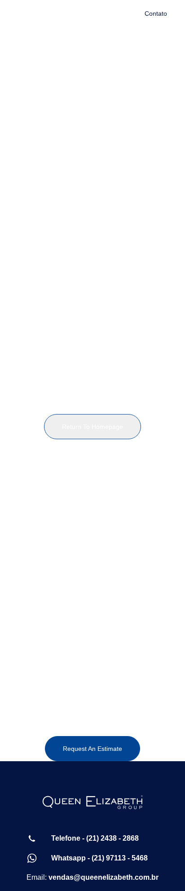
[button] (106, 13)
